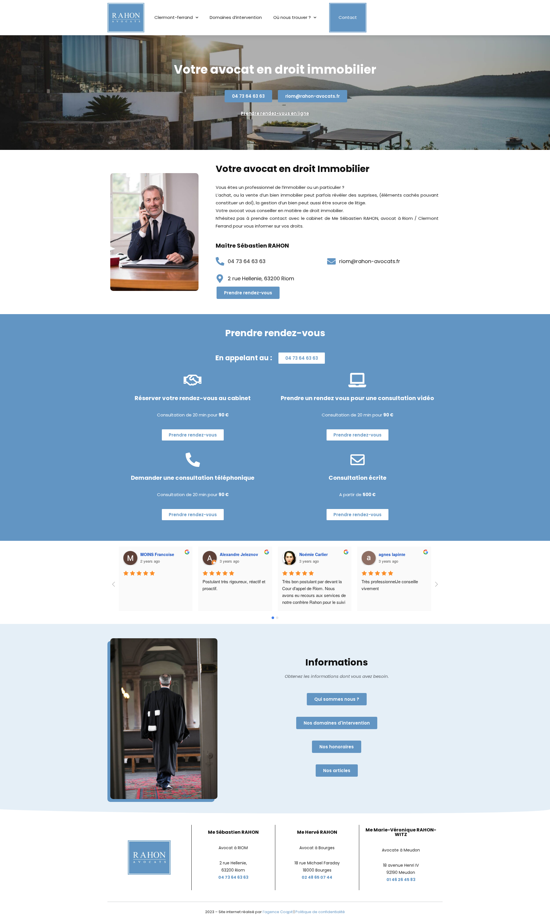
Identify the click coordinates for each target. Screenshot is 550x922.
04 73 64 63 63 (247, 261)
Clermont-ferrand (173, 17)
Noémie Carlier (313, 554)
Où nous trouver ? (292, 17)
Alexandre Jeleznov (239, 554)
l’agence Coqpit (278, 912)
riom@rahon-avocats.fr (369, 261)
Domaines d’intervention (236, 17)
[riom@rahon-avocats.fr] (331, 261)
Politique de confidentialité (320, 912)
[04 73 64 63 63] (220, 261)
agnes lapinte (392, 554)
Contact (348, 17)
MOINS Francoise (157, 554)
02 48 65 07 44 (317, 877)
